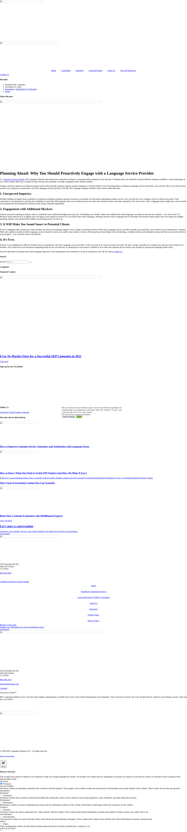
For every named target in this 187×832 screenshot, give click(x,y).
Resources (93, 609)
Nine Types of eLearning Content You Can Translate (27, 483)
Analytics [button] (4, 807)
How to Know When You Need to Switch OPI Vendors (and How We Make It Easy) (43, 473)
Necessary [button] (4, 781)
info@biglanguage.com (9, 684)
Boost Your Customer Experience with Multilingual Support (31, 515)
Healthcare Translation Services (93, 592)
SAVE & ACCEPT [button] (8, 828)
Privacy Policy (93, 621)
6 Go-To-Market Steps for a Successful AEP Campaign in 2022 (40, 356)
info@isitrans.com (7, 577)
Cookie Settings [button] (68, 417)
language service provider (14, 179)
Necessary (7, 784)
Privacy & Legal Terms (7, 756)
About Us (111, 70)
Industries (79, 70)
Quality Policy (93, 615)
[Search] (31, 262)
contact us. (118, 252)
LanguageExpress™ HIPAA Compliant (94, 597)
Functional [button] (4, 793)
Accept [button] (79, 417)
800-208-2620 (5, 573)
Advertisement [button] (6, 814)
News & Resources (128, 70)
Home (53, 70)
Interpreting (9, 89)
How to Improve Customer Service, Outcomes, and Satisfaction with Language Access (44, 446)
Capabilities (66, 70)
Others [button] (2, 821)
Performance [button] (5, 800)
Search (2, 262)
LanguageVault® (95, 70)
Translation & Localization (26, 89)
